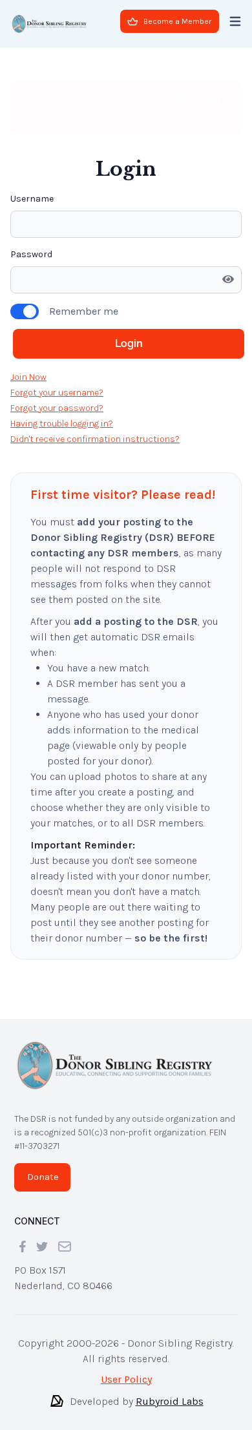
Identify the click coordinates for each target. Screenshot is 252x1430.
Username (32, 198)
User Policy (126, 1379)
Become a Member (177, 21)
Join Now (28, 377)
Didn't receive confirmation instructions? (95, 439)
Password (31, 254)
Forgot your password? (56, 408)
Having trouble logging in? (61, 423)
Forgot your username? (56, 392)
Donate (42, 1177)
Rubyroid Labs (170, 1401)
